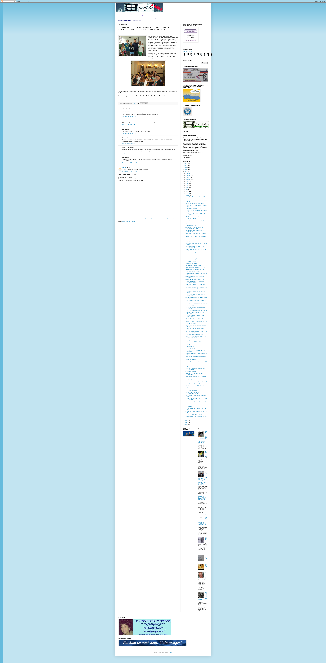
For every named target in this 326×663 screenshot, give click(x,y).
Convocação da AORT (190, 371)
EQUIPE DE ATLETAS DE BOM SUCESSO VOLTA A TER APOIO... (195, 282)
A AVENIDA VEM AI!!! (190, 348)
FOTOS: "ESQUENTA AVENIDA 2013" (194, 334)
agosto (187, 181)
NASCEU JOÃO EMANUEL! (191, 359)
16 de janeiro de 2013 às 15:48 (129, 171)
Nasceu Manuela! (189, 346)
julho (187, 183)
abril (187, 189)
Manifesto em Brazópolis (206, 454)
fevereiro (188, 193)
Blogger (170, 652)
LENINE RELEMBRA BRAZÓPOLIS (193, 414)
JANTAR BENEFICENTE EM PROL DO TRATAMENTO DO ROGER (194, 319)
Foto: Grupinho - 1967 (190, 218)
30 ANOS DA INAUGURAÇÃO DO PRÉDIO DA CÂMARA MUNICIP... (196, 288)
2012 (185, 420)
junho (187, 185)
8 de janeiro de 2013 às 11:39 (129, 116)
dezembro (188, 173)
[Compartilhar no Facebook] (146, 103)
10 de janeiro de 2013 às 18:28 (129, 162)
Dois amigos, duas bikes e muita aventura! (195, 383)
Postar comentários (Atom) (128, 221)
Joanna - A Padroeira (206, 566)
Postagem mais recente (124, 219)
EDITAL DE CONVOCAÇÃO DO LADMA (194, 258)
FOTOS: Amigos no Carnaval (192, 216)
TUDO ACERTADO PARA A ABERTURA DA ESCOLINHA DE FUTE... (195, 369)
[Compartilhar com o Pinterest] (147, 103)
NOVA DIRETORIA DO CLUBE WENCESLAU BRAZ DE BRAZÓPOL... (195, 337)
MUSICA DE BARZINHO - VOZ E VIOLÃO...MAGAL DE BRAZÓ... (193, 340)
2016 (185, 165)
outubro (187, 177)
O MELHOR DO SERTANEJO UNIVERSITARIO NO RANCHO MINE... (196, 389)
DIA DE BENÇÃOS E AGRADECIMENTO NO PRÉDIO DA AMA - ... (195, 285)
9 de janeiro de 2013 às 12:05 (129, 133)
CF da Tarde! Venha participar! (192, 271)
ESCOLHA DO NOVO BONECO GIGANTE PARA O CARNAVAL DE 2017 (202, 499)
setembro (188, 179)
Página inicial (148, 219)
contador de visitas (187, 51)
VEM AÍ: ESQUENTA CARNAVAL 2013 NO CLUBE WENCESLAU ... (195, 247)
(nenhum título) (206, 557)
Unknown (124, 167)
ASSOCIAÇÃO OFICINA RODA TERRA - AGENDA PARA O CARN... (194, 228)
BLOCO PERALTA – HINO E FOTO (193, 208)
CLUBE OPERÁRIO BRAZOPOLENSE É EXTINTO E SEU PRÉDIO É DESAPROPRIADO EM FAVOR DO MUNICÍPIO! (203, 478)
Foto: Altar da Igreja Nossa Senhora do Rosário (196, 381)
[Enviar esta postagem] (138, 103)
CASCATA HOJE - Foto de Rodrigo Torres (195, 279)
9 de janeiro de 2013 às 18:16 (129, 143)
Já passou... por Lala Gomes (192, 256)
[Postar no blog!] (142, 103)
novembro (188, 175)
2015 (185, 167)
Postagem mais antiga (172, 219)
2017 (185, 163)
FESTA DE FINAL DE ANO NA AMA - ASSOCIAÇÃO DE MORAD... (193, 393)
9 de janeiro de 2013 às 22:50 (129, 153)
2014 (185, 169)
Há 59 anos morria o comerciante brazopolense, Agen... (193, 224)
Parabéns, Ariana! (189, 379)
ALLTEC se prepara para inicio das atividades (196, 310)
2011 (185, 422)
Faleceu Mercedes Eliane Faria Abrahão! (194, 203)
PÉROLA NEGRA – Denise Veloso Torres (194, 269)
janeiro (187, 195)
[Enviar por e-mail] (141, 103)
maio (187, 187)
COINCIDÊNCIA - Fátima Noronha (193, 265)
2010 (185, 424)
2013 (185, 171)
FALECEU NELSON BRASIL (206, 575)
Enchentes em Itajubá (206, 540)
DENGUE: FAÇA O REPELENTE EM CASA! (195, 267)
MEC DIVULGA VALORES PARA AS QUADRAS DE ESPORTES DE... (196, 237)
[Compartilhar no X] (144, 103)
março (187, 191)
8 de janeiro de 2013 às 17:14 (129, 124)
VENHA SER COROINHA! (191, 263)
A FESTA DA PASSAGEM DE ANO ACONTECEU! (193, 405)
